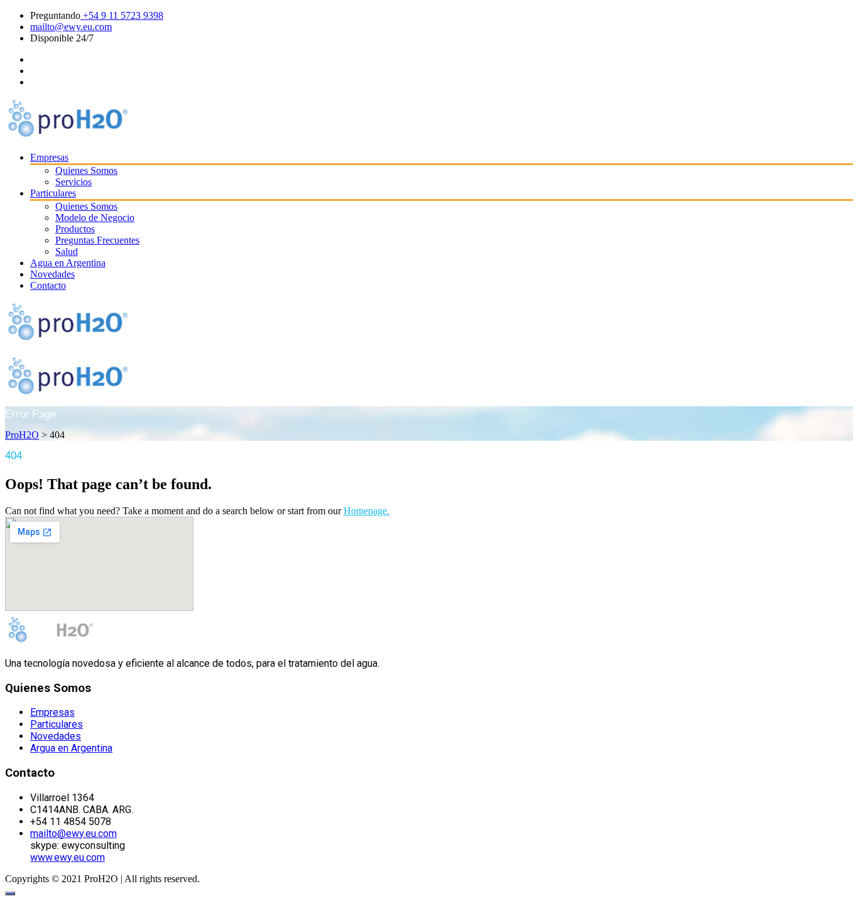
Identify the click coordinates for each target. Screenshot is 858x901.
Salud (66, 251)
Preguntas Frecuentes (97, 240)
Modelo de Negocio (94, 217)
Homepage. (366, 510)
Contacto (48, 285)
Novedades (52, 274)
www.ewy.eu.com (67, 857)
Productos (75, 229)
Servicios (73, 181)
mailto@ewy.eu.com (71, 26)
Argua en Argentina (71, 748)
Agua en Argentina (68, 262)
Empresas (49, 157)
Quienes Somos (86, 170)
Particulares (53, 193)
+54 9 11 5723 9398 (121, 15)
